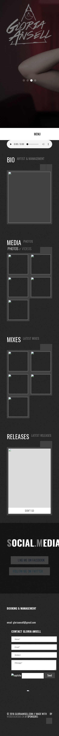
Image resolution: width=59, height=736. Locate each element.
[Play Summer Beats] (18, 405)
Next (49, 167)
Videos (26, 248)
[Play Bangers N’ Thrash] (41, 360)
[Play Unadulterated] (18, 360)
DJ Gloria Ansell (18, 133)
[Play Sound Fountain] (41, 383)
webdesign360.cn (15, 716)
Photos (13, 248)
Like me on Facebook (31, 560)
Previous (43, 167)
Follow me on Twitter (28, 571)
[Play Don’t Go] (18, 383)
